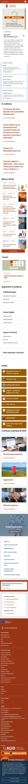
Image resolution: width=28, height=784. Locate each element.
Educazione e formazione (6, 661)
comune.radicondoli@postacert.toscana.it (12, 716)
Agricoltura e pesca (5, 659)
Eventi (2, 702)
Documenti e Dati (4, 645)
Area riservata (4, 738)
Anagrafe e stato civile (6, 654)
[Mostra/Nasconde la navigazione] (2, 6)
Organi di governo (5, 635)
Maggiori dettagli (14, 531)
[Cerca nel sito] (24, 5)
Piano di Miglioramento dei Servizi (8, 740)
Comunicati (3, 691)
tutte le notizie (13, 251)
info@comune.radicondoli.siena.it (11, 714)
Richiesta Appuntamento (12, 454)
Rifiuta (15, 778)
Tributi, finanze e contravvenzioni (8, 677)
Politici (2, 641)
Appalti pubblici (4, 665)
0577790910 (5, 710)
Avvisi (2, 693)
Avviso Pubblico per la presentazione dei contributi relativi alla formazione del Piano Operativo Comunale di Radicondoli (12, 131)
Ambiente (3, 675)
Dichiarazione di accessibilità (7, 736)
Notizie (2, 689)
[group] (14, 36)
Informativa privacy (5, 732)
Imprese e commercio (5, 682)
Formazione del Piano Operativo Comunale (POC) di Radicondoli (13, 112)
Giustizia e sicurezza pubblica (7, 673)
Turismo (2, 667)
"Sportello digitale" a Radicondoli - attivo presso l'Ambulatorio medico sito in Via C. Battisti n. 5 (13, 165)
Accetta (15, 781)
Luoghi (2, 700)
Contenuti (8, 31)
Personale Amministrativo (6, 643)
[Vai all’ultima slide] (4, 36)
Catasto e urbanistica (5, 652)
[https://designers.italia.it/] (14, 748)
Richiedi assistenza (10, 505)
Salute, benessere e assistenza (7, 663)
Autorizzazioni (4, 657)
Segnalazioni (8, 479)
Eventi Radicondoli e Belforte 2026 (13, 277)
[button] (5, 1)
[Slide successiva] (24, 36)
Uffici (2, 639)
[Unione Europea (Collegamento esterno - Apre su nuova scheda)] (14, 622)
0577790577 (5, 712)
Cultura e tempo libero (6, 680)
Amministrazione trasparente (7, 730)
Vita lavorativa (4, 669)
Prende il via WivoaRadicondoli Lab (11, 149)
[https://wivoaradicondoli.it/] (14, 753)
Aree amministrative (5, 637)
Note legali (3, 734)
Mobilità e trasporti (5, 671)
